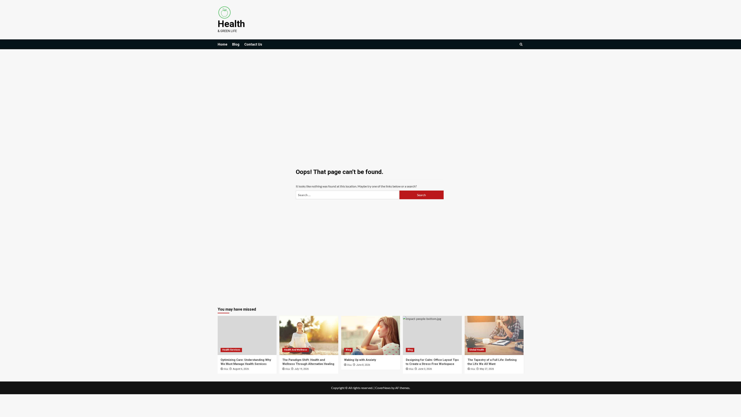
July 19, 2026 (301, 369)
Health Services (231, 349)
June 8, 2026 (363, 365)
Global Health (476, 349)
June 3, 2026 (425, 369)
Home (222, 44)
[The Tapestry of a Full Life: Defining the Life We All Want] (494, 335)
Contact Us (253, 44)
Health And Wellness (295, 349)
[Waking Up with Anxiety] (370, 335)
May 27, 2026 (487, 369)
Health (231, 23)
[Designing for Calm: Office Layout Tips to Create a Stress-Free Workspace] (432, 335)
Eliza (226, 369)
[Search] (521, 44)
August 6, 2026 (241, 369)
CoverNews (383, 388)
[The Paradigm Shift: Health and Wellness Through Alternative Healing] (308, 335)
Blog (235, 44)
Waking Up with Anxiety (360, 360)
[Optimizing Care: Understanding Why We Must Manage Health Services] (247, 335)
